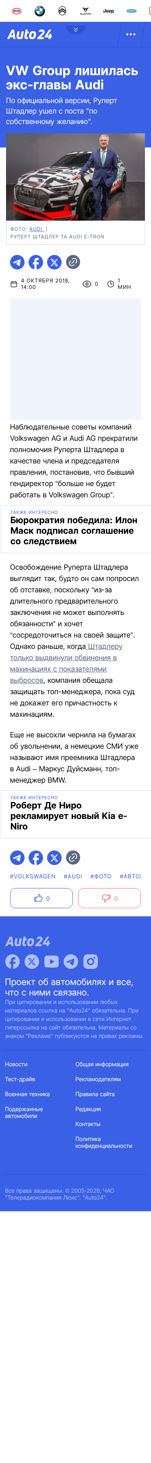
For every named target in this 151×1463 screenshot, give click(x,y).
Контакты (88, 1124)
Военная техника (27, 1094)
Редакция (88, 1109)
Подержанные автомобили (24, 1113)
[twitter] (54, 262)
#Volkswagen (33, 876)
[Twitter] (32, 961)
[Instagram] (90, 961)
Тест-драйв (20, 1079)
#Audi (73, 876)
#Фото (101, 876)
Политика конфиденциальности (104, 1142)
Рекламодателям (98, 1079)
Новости (16, 1064)
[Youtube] (51, 961)
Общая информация (102, 1064)
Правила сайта (95, 1094)
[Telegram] (71, 961)
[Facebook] (12, 961)
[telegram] (17, 262)
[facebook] (36, 262)
